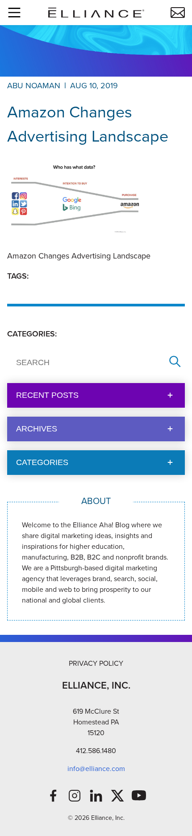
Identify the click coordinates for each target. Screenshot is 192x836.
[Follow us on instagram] (74, 796)
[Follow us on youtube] (139, 796)
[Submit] (175, 362)
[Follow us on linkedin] (96, 796)
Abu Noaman (33, 85)
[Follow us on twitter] (117, 796)
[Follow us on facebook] (53, 796)
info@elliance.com (96, 768)
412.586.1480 (96, 751)
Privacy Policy (96, 663)
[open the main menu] (14, 12)
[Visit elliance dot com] (96, 12)
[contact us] (178, 12)
